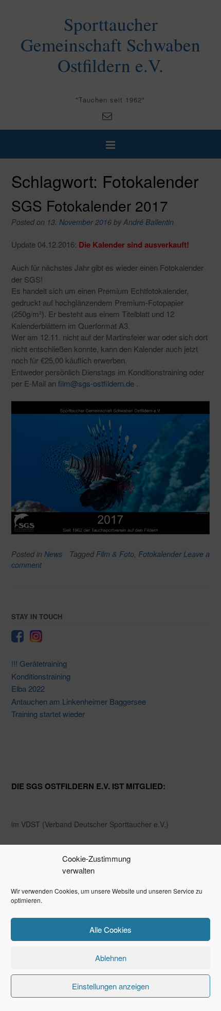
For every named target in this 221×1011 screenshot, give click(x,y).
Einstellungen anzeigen (110, 986)
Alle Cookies (110, 929)
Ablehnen (110, 957)
